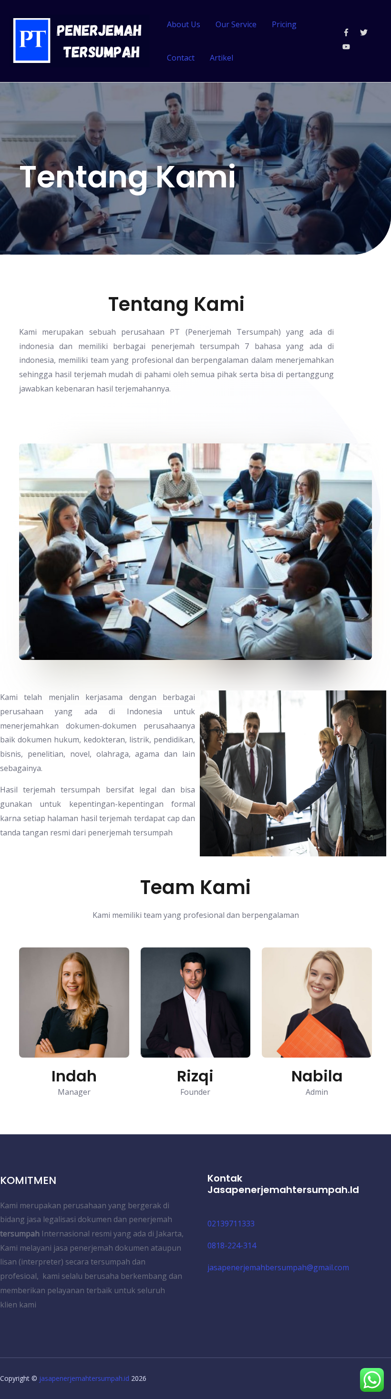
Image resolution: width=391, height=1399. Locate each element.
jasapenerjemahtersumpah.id (84, 1378)
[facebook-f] (350, 32)
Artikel (221, 57)
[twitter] (368, 32)
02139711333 (231, 1223)
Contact (181, 57)
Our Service (236, 24)
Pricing (284, 24)
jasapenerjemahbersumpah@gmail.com (278, 1267)
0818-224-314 (231, 1245)
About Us (183, 24)
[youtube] (347, 47)
